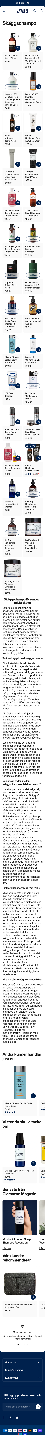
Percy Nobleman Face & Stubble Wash (32, 138)
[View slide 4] (27, 1344)
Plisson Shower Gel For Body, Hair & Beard (12, 360)
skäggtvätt (22, 956)
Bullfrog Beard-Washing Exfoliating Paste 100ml (12, 585)
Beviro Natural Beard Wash (11, 56)
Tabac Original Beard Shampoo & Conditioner (32, 213)
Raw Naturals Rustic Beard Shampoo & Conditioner (11, 322)
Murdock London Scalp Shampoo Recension (17, 1240)
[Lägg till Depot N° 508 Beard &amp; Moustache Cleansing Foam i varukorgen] (38, 86)
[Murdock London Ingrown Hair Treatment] (20, 1150)
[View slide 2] (21, 1344)
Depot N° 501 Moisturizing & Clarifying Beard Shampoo (33, 59)
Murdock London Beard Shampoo (11, 504)
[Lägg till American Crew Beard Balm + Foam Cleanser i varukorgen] (38, 421)
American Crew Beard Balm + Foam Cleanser (32, 432)
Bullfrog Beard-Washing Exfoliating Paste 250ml (32, 544)
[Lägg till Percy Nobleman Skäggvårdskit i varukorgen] (38, 457)
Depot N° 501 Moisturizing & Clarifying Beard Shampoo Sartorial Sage (12, 99)
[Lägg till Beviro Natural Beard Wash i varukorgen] (17, 48)
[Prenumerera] (38, 1406)
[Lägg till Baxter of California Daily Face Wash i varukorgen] (38, 349)
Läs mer (7, 1248)
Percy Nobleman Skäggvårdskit (32, 468)
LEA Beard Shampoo (9, 394)
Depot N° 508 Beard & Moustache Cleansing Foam (33, 98)
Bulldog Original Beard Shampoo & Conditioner (12, 249)
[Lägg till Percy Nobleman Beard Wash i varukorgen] (17, 128)
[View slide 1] (18, 1344)
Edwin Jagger (10, 1026)
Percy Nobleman (22, 1032)
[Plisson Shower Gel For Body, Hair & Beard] (20, 1082)
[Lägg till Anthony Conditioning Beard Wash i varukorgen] (38, 164)
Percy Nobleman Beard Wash (10, 138)
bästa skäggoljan (16, 775)
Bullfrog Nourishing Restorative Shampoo (30, 505)
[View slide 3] (24, 1344)
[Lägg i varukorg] (33, 1095)
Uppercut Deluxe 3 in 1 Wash (11, 285)
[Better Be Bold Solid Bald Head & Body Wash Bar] (20, 1283)
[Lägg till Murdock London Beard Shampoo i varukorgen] (17, 494)
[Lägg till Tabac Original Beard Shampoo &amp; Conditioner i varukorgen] (38, 202)
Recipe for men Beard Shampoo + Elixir (12, 468)
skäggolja (14, 971)
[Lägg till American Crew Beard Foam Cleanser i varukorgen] (17, 421)
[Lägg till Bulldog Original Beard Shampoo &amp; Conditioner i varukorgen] (17, 238)
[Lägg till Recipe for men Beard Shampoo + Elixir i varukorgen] (17, 457)
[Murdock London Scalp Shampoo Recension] (20, 1217)
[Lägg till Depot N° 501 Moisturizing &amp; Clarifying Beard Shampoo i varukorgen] (38, 48)
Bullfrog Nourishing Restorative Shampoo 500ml (10, 545)
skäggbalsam (25, 944)
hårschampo (15, 819)
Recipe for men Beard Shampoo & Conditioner (12, 213)
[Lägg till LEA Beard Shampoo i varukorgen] (17, 385)
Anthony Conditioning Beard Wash (31, 174)
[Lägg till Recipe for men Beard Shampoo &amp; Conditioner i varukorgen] (17, 202)
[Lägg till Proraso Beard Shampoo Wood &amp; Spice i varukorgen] (38, 311)
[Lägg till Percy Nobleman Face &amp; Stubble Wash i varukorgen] (38, 128)
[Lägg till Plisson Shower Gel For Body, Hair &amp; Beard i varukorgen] (17, 349)
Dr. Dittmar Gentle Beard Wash (31, 396)
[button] (10, 1112)
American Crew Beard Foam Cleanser (12, 432)
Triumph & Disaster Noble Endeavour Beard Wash (12, 175)
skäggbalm (32, 971)
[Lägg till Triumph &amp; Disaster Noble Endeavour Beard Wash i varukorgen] (17, 164)
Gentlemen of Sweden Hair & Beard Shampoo (32, 285)
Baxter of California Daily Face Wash (32, 360)
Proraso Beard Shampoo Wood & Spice (33, 321)
